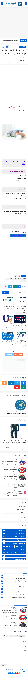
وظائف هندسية (14, 556)
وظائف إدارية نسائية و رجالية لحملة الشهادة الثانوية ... (20, 344)
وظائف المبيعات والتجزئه (14, 543)
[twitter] (17, 383)
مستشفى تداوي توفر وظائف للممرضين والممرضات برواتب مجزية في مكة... (11, 40)
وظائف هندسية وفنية (14, 559)
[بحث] (2, 3)
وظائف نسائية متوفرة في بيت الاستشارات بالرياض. (8, 344)
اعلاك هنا (23, 514)
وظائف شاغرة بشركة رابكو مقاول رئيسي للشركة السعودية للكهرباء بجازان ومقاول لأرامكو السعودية (9, 463)
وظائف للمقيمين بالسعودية (13, 594)
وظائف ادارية (22, 47)
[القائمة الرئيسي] (26, 3)
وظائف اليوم (23, 281)
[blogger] (4, 383)
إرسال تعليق (21, 359)
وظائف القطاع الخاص (14, 540)
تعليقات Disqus (9, 354)
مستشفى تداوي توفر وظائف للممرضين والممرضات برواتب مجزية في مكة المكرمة (10, 494)
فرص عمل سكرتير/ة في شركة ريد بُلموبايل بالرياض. (20, 327)
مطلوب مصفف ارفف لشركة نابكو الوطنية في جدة (10, 470)
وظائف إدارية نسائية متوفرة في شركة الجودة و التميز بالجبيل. (8, 327)
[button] (19, 286)
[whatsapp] (23, 387)
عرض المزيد (5, 292)
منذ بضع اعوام (22, 304)
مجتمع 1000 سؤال (20, 509)
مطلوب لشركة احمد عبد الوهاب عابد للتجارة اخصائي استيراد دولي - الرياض (9, 486)
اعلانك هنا (22, 512)
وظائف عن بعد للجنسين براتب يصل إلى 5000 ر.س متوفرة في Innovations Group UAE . (14, 443)
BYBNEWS (22, 506)
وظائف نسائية (8, 552)
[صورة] (22, 462)
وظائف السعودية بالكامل (14, 536)
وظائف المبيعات (9, 278)
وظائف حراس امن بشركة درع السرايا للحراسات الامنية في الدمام (10, 478)
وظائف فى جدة (21, 552)
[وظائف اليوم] (14, 3)
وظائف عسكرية (13, 589)
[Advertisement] (14, 23)
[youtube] (17, 387)
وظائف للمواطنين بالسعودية (13, 597)
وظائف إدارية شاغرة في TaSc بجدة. (8, 307)
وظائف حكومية (8, 546)
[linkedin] (11, 383)
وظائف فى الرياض (14, 549)
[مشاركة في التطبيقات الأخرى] (5, 286)
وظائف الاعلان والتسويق (20, 278)
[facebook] (23, 383)
